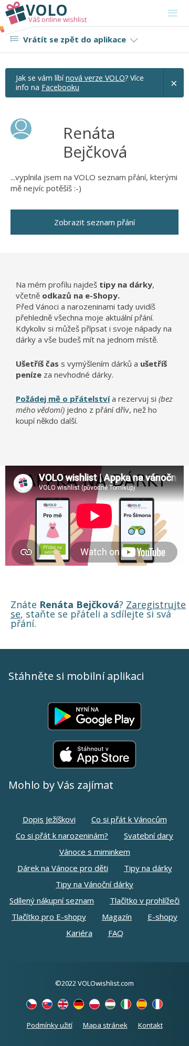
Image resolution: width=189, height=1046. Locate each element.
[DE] (79, 1004)
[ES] (141, 1004)
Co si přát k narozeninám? (62, 835)
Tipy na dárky (148, 868)
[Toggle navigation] (173, 13)
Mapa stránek (105, 1025)
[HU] (110, 1004)
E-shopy (162, 916)
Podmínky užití (49, 1025)
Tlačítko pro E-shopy (49, 916)
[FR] (157, 1004)
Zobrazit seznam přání (94, 222)
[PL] (94, 1004)
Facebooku (60, 87)
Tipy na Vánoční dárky (94, 884)
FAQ (115, 933)
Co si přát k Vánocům (129, 819)
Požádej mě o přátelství (63, 398)
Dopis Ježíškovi (49, 819)
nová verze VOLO (95, 78)
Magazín (117, 916)
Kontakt (150, 1025)
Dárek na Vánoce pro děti (62, 868)
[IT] (126, 1004)
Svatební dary (148, 835)
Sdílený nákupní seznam (51, 900)
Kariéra (79, 933)
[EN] (63, 1004)
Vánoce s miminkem (94, 851)
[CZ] (31, 1004)
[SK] (47, 1004)
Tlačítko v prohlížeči (145, 900)
